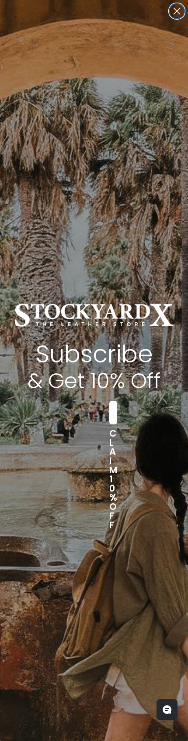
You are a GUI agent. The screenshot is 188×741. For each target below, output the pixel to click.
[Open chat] (167, 709)
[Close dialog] (177, 11)
